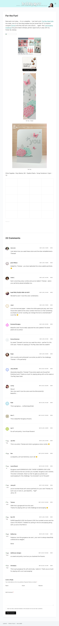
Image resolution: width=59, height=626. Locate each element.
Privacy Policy (11, 623)
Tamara (13, 502)
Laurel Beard (14, 466)
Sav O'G (13, 517)
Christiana (13, 565)
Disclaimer (19, 623)
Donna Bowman (15, 339)
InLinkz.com (7, 221)
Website (40, 585)
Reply (51, 247)
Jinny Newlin (14, 368)
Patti (12, 402)
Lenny (12, 385)
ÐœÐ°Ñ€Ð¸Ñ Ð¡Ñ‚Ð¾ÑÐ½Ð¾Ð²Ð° (20, 292)
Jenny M (13, 485)
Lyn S (12, 428)
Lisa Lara (13, 248)
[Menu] (55, 3)
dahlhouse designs (16, 553)
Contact (5, 623)
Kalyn (12, 354)
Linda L (12, 277)
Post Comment (11, 613)
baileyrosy (13, 534)
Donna (13, 25)
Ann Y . (13, 415)
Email (23, 585)
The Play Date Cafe (47, 21)
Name (6, 585)
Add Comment (9, 592)
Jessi (12, 305)
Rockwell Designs (16, 324)
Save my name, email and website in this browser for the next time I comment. (25, 608)
